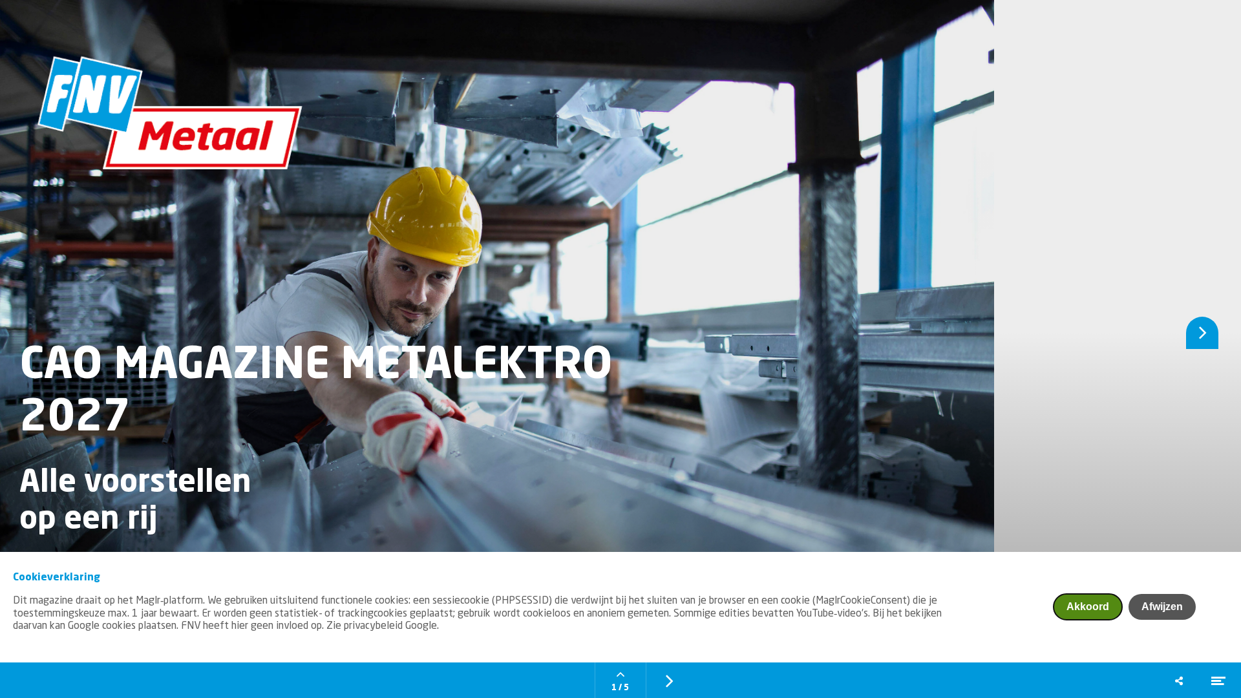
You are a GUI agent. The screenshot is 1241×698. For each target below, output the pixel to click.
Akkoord (1087, 606)
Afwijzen (1162, 606)
